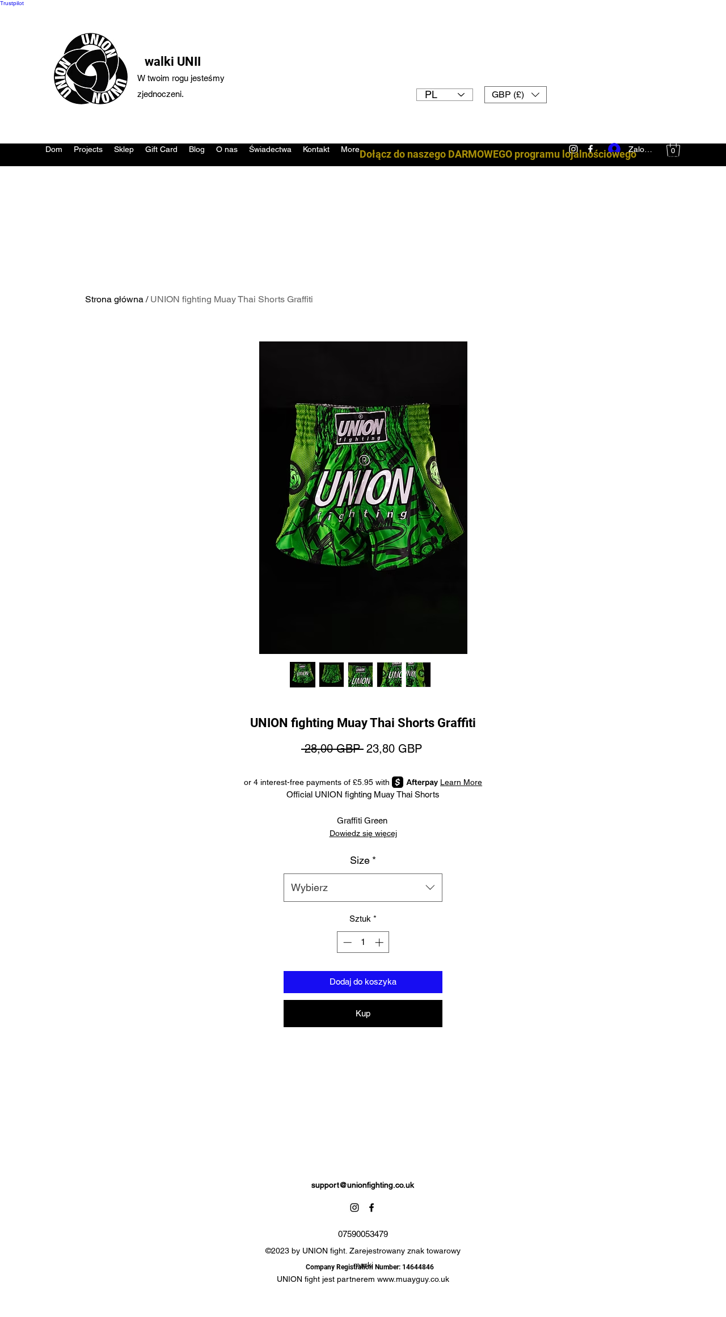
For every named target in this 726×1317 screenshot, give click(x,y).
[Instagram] (354, 1207)
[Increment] (380, 942)
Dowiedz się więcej (363, 833)
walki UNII (173, 61)
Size (363, 860)
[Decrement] (346, 942)
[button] (515, 94)
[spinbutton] (363, 942)
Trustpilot (12, 3)
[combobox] (363, 887)
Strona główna (114, 299)
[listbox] (515, 94)
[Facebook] (371, 1207)
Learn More (461, 782)
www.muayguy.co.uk (413, 1279)
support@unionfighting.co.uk (362, 1184)
